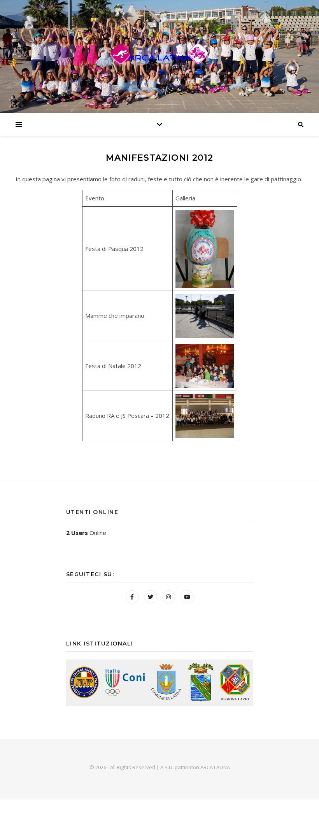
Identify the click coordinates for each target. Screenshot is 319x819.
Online (86, 533)
